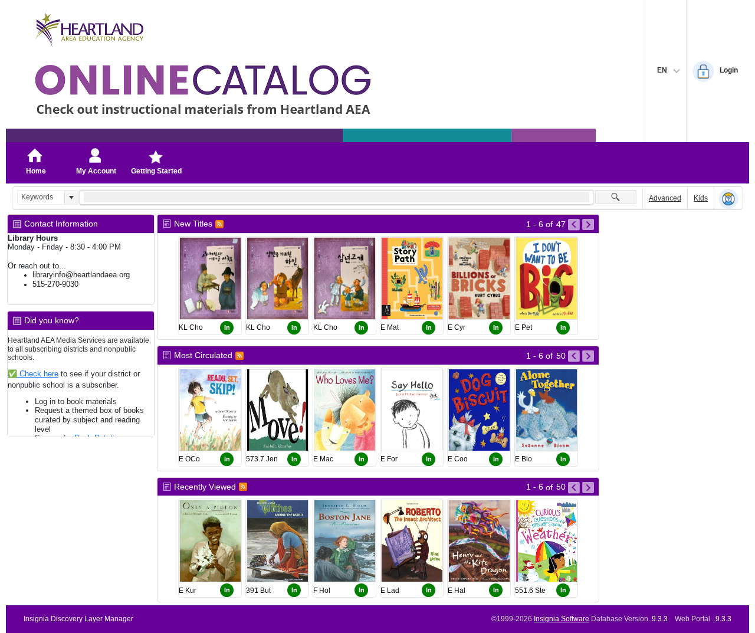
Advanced (665, 198)
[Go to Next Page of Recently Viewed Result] (588, 488)
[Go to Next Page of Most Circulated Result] (588, 356)
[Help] (728, 199)
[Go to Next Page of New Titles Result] (588, 225)
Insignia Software (561, 619)
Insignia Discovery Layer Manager (78, 619)
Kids (701, 198)
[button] (71, 197)
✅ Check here (33, 373)
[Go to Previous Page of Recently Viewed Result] (574, 488)
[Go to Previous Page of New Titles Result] (574, 225)
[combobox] (41, 197)
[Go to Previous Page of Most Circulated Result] (574, 356)
